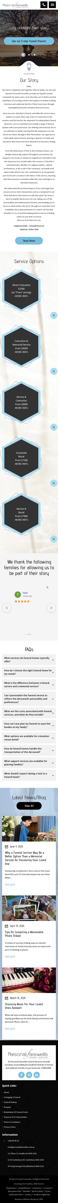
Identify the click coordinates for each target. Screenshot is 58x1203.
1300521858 (46, 1068)
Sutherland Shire (16, 1194)
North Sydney (37, 1191)
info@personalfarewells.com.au (21, 1147)
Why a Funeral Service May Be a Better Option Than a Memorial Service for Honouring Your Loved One (25, 858)
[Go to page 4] (33, 634)
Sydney (28, 1194)
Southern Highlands (42, 1194)
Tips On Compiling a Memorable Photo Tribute (24, 934)
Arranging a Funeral (12, 1097)
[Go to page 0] (24, 634)
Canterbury (37, 1188)
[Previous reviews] (6, 608)
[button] (23, 55)
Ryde (47, 1191)
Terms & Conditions (12, 1122)
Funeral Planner (10, 1102)
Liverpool (48, 1188)
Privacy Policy (10, 1127)
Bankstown (11, 1188)
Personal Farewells (23, 1179)
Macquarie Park (14, 1191)
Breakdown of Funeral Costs (16, 1112)
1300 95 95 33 (43, 4)
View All (29, 806)
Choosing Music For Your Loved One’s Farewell (24, 1006)
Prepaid (7, 1107)
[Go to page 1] (26, 634)
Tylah (25, 593)
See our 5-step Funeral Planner (29, 41)
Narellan (26, 1191)
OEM (41, 1199)
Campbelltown (24, 1188)
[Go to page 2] (29, 634)
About (6, 1092)
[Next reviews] (51, 608)
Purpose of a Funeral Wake (15, 1117)
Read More (29, 240)
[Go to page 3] (31, 634)
